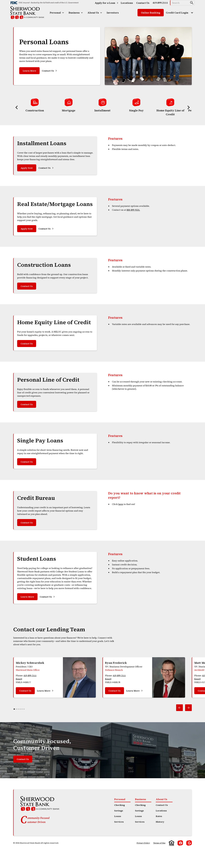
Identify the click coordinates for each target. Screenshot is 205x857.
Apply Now (27, 167)
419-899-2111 (30, 675)
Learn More (29, 70)
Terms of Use (159, 843)
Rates (159, 816)
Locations (161, 810)
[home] (27, 12)
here (120, 504)
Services (119, 821)
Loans (117, 816)
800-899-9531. (133, 209)
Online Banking (150, 12)
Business (140, 799)
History (160, 821)
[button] (57, 12)
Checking (119, 805)
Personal (119, 799)
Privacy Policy (143, 843)
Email (19, 678)
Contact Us (27, 286)
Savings (118, 810)
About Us (161, 799)
